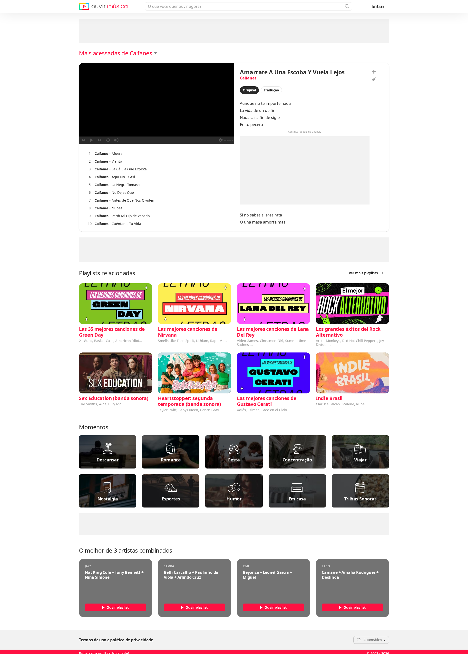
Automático (372, 639)
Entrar (378, 6)
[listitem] (155, 153)
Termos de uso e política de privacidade (116, 639)
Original (249, 90)
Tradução (271, 90)
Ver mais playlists (363, 273)
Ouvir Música (103, 6)
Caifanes (248, 78)
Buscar (346, 6)
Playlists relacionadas (107, 273)
